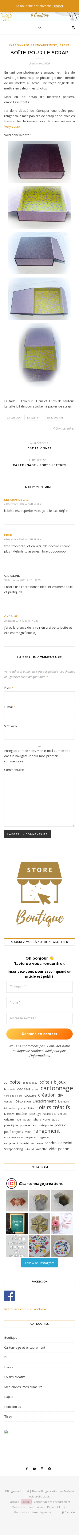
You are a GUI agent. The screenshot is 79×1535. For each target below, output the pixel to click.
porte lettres (28, 1125)
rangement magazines (37, 1137)
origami (9, 1119)
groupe (22, 1108)
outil (18, 1119)
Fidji (8, 535)
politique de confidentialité (32, 1050)
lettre (31, 1108)
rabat (28, 1132)
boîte (15, 1081)
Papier (65, 45)
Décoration (23, 1101)
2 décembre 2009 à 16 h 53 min (22, 503)
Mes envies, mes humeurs (23, 1387)
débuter (8, 1101)
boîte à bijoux (52, 1082)
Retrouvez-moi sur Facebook (25, 1309)
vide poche (59, 1148)
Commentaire (14, 770)
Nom (9, 687)
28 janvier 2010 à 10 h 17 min (21, 620)
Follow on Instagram (39, 1263)
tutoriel (29, 1149)
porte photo (45, 1125)
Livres (8, 1367)
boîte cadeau (30, 1082)
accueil (14, 1502)
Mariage (9, 1114)
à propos (46, 1512)
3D (6, 1082)
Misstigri (35, 1114)
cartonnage (14, 417)
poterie (60, 1125)
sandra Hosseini (58, 1142)
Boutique (10, 1337)
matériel (21, 1114)
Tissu (8, 1416)
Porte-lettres (51, 1119)
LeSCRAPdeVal (16, 499)
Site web (10, 726)
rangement (33, 417)
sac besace (37, 1143)
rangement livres (13, 1137)
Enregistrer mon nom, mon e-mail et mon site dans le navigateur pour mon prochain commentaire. (37, 755)
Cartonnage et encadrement (33, 45)
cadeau (23, 1088)
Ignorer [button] (57, 6)
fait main (63, 1101)
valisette (41, 1149)
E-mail (10, 707)
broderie (9, 1089)
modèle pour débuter (55, 1113)
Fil (5, 1357)
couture (30, 1095)
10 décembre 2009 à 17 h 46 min (23, 580)
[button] (17, 1200)
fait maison (10, 1108)
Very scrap (12, 126)
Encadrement (44, 1101)
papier (27, 1119)
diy (60, 1095)
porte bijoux (11, 1125)
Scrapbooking (55, 417)
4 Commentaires (64, 428)
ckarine (11, 616)
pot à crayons (13, 1132)
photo (37, 1119)
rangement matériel (16, 1143)
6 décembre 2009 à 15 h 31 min (22, 539)
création (47, 1095)
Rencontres (12, 1406)
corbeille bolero (13, 1095)
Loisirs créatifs (53, 1107)
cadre (35, 1089)
